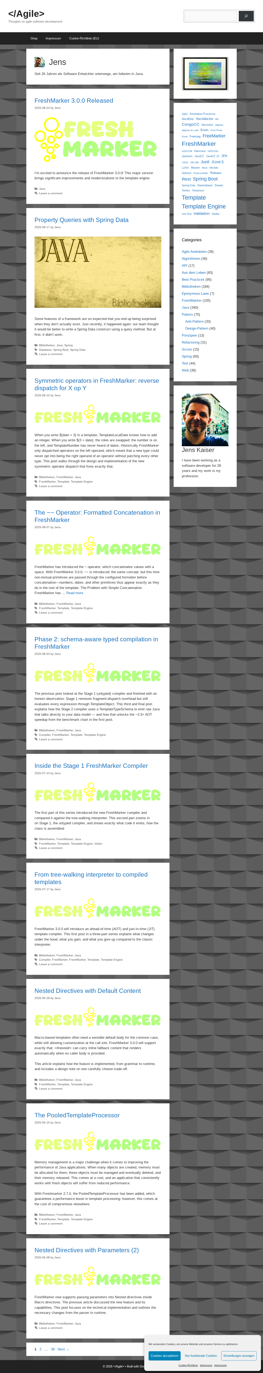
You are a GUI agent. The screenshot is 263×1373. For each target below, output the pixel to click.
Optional (186, 173)
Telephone (198, 190)
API (184, 266)
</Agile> (26, 13)
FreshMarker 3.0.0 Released (74, 100)
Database (45, 349)
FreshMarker (65, 477)
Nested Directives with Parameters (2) (87, 1250)
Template (63, 481)
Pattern (187, 314)
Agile (185, 114)
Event (185, 136)
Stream (219, 185)
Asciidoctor (204, 119)
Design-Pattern (196, 328)
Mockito (214, 167)
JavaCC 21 (212, 156)
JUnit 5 (217, 162)
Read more (74, 593)
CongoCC (191, 124)
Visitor (98, 843)
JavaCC (199, 156)
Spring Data (77, 349)
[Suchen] (246, 16)
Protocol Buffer (200, 173)
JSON (185, 162)
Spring (68, 345)
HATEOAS (213, 151)
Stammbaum (204, 185)
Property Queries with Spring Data (82, 219)
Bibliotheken (47, 345)
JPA (224, 156)
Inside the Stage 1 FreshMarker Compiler (91, 765)
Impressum (206, 1365)
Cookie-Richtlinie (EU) (84, 38)
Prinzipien (189, 335)
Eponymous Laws (195, 294)
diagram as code (190, 130)
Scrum (187, 349)
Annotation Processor (202, 113)
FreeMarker (59, 959)
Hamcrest (200, 151)
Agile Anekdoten (194, 252)
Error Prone (216, 130)
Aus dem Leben (194, 273)
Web (185, 370)
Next (63, 1349)
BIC (217, 119)
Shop (33, 38)
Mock (205, 168)
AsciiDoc (188, 119)
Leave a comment (50, 193)
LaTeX (185, 167)
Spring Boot (60, 349)
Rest (186, 179)
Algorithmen (191, 259)
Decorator (207, 124)
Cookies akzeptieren (164, 1355)
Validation (202, 214)
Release (215, 173)
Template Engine (82, 481)
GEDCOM (187, 151)
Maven (195, 167)
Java (42, 188)
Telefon (186, 190)
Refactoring (191, 342)
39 (53, 1349)
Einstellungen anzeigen (239, 1355)
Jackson (187, 156)
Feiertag (195, 136)
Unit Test (186, 214)
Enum (205, 130)
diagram (219, 125)
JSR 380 (194, 162)
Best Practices (193, 280)
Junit (205, 162)
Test (185, 363)
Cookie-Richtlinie (188, 1365)
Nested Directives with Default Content (88, 990)
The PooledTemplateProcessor (77, 1115)
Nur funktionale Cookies (201, 1355)
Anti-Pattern (194, 321)
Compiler (45, 734)
